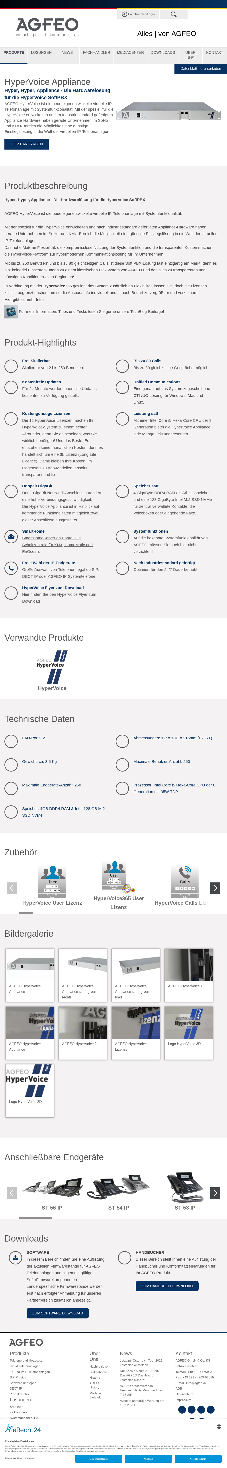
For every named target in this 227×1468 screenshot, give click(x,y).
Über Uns (190, 55)
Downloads (163, 52)
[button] (58, 1313)
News (67, 52)
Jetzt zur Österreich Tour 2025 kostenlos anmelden (141, 1363)
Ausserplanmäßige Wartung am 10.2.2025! (142, 1403)
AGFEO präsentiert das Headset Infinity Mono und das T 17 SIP (141, 1390)
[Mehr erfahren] (52, 672)
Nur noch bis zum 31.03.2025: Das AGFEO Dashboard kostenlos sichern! (141, 1375)
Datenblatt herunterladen (200, 68)
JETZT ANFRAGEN (26, 144)
